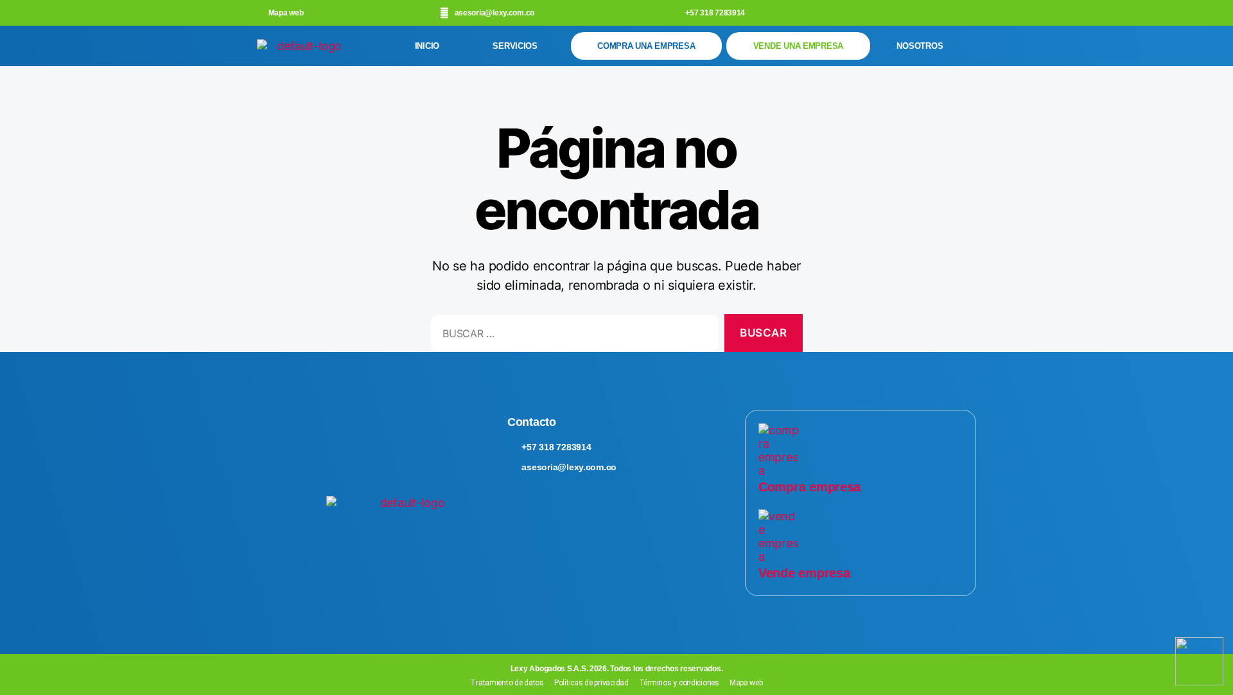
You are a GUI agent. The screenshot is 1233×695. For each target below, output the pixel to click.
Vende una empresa (798, 46)
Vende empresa (804, 573)
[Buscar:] (572, 335)
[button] (518, 46)
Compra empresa (809, 487)
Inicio (427, 46)
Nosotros (919, 46)
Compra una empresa (646, 46)
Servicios (515, 46)
